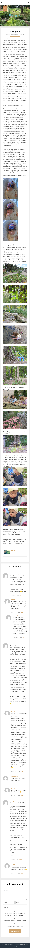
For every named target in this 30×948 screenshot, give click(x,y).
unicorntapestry (14, 776)
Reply (20, 595)
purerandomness (14, 574)
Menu (2, 2)
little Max (7, 456)
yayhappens (13, 801)
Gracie (13, 550)
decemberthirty (14, 644)
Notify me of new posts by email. (15, 926)
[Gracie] (7, 554)
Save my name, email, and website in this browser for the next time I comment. (15, 914)
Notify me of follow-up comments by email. (15, 920)
